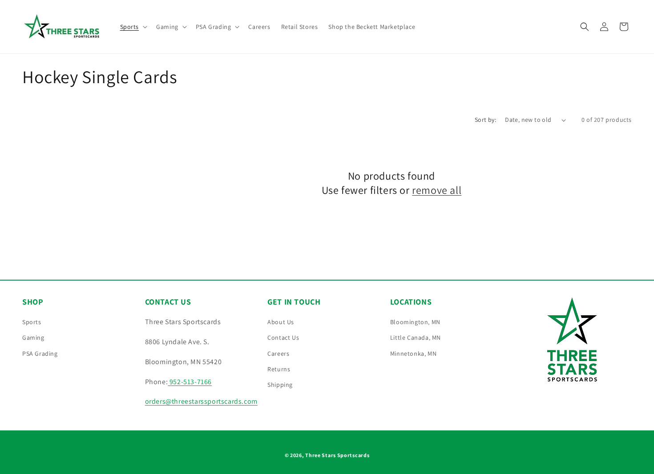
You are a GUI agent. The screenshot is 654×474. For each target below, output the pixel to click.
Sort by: (485, 120)
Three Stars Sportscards (337, 455)
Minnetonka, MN (413, 353)
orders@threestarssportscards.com (201, 401)
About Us (280, 322)
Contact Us (283, 337)
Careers (278, 353)
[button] (133, 26)
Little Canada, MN (415, 337)
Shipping (280, 385)
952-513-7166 (190, 381)
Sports (31, 322)
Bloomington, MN (415, 322)
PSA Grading (40, 353)
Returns (278, 369)
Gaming (33, 337)
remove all (436, 190)
